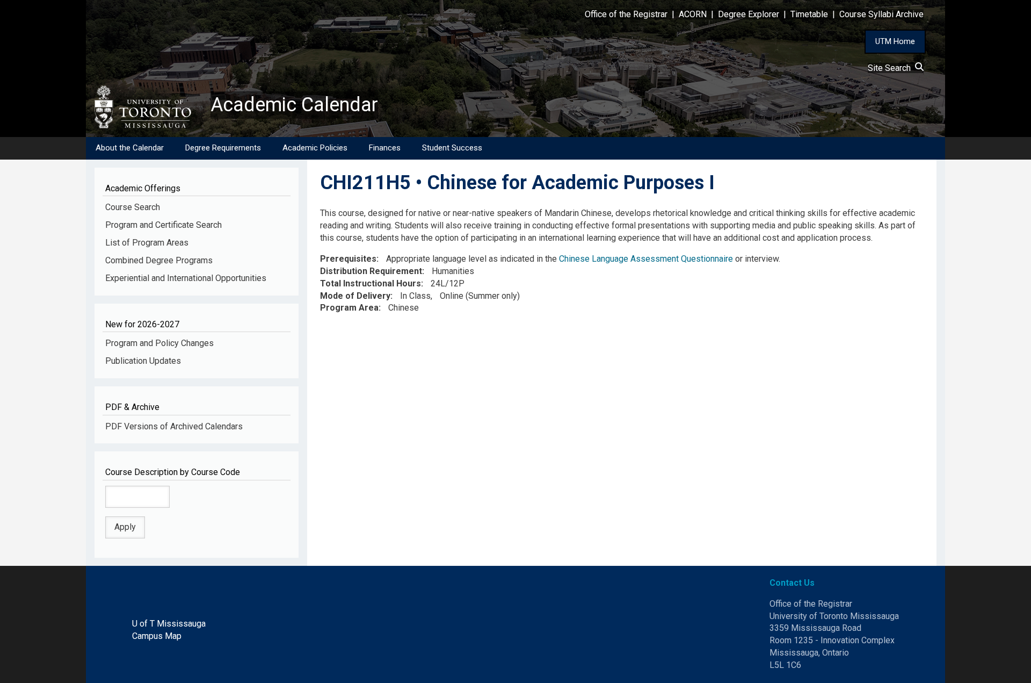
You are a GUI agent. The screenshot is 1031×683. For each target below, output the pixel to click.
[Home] (148, 107)
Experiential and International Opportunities (185, 278)
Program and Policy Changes (159, 343)
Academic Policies (314, 148)
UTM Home (895, 41)
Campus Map (156, 636)
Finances (385, 148)
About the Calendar (130, 148)
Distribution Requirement (371, 271)
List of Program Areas (146, 243)
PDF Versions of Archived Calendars (174, 426)
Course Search (132, 207)
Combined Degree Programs (159, 260)
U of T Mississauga (169, 624)
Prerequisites (348, 259)
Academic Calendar (294, 105)
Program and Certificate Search (163, 225)
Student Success (452, 148)
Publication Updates (143, 361)
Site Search (891, 68)
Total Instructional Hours (370, 283)
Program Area (349, 308)
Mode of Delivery (355, 296)
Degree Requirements (223, 148)
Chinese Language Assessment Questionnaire (646, 259)
